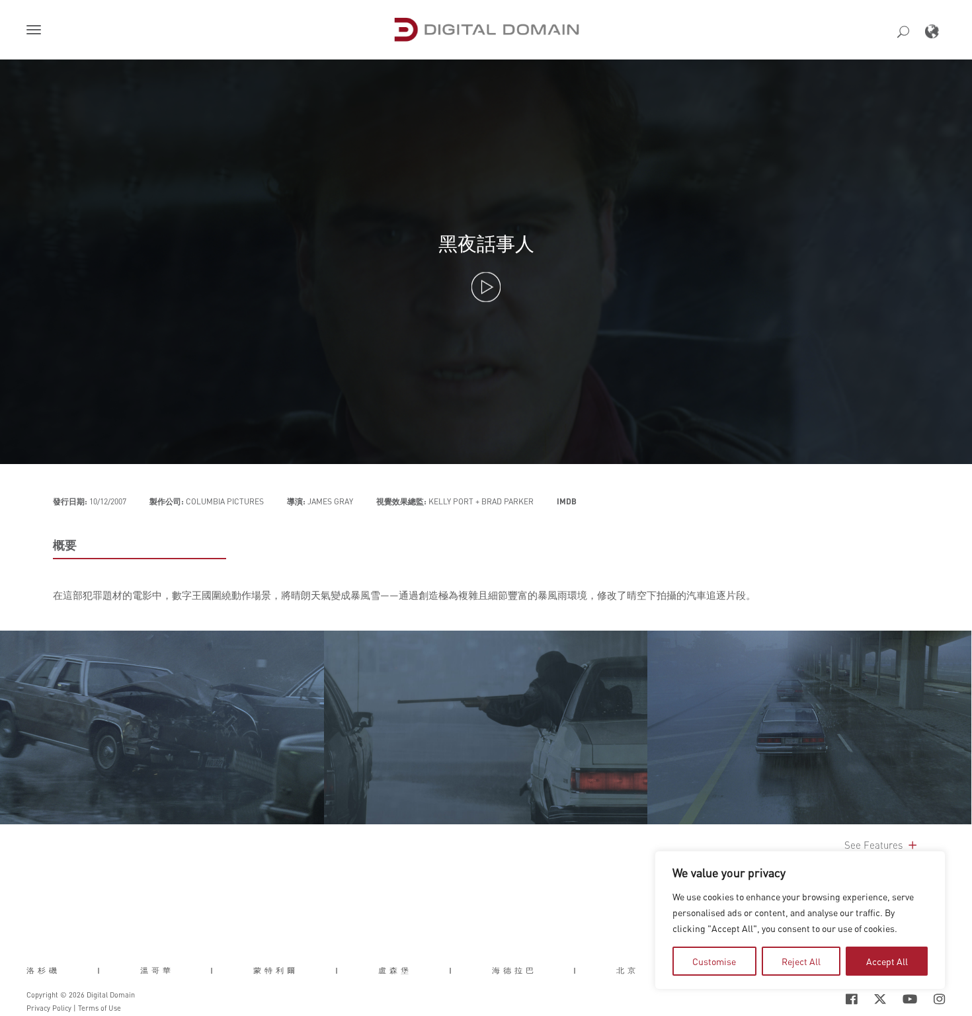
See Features (874, 844)
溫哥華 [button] (157, 970)
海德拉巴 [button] (514, 970)
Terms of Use (99, 1008)
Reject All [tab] (801, 961)
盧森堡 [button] (395, 970)
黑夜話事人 (486, 243)
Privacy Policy (48, 1008)
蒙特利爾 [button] (275, 970)
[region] (800, 920)
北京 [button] (627, 970)
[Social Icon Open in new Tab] (809, 998)
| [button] (100, 970)
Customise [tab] (714, 961)
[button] (36, 31)
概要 (65, 545)
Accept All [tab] (887, 961)
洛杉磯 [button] (43, 970)
